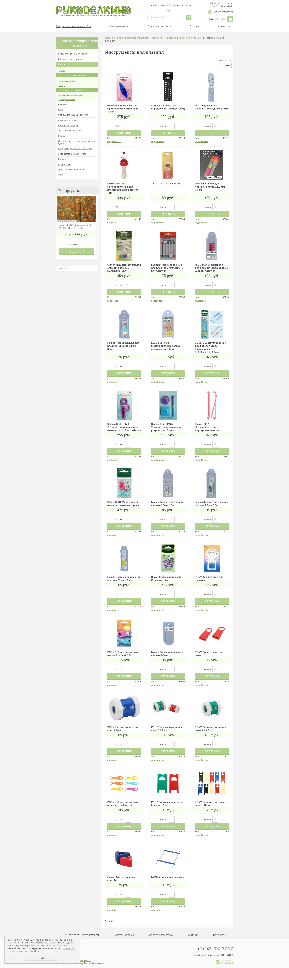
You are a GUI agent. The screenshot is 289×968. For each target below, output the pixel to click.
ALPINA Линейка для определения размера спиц (168, 107)
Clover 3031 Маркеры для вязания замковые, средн (123, 503)
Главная (110, 37)
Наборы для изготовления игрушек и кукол (76, 142)
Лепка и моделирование (70, 130)
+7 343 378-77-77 (223, 12)
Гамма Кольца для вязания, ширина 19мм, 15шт (168, 503)
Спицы (62, 85)
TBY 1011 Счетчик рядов (166, 183)
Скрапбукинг (64, 164)
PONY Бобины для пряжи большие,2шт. (166, 803)
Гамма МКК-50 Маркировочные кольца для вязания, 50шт (165, 346)
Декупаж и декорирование (71, 169)
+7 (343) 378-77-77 (215, 948)
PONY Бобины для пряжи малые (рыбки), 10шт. (122, 653)
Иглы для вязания (67, 99)
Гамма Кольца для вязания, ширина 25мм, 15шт (124, 578)
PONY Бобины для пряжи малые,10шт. (210, 803)
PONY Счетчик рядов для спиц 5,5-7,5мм (210, 728)
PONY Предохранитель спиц (209, 653)
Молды (61, 135)
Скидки (194, 26)
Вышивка (63, 104)
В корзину (77, 251)
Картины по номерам (68, 125)
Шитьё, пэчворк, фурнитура (71, 59)
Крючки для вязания (68, 81)
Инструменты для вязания (70, 90)
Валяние (62, 159)
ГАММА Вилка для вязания (167, 877)
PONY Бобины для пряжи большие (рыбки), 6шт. (122, 803)
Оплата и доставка (159, 26)
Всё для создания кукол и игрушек (75, 148)
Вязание (62, 64)
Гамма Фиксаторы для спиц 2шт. (121, 878)
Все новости (65, 268)
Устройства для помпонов (70, 95)
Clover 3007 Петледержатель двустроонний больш (208, 427)
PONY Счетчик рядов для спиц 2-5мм (122, 728)
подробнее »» (114, 141)
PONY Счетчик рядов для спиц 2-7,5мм (166, 728)
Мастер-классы (119, 26)
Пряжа (62, 70)
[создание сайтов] (217, 961)
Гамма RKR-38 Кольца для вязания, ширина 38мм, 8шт (123, 346)
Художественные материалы (72, 153)
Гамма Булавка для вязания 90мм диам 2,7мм (211, 107)
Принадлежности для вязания (72, 75)
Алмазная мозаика (67, 120)
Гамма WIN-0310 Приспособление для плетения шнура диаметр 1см (122, 188)
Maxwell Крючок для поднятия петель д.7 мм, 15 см (210, 186)
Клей (60, 109)
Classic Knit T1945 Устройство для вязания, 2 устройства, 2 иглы (167, 427)
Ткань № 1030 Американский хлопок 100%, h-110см (75, 226)
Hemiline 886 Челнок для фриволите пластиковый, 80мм (122, 108)
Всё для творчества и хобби (73, 26)
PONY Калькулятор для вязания (209, 578)
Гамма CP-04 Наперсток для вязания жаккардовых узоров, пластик (211, 268)
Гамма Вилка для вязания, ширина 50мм (167, 653)
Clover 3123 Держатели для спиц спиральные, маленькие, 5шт (124, 268)
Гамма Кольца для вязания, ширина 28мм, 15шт (212, 503)
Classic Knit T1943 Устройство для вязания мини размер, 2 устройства (124, 427)
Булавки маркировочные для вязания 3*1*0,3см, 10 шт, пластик (167, 268)
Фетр (60, 174)
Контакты (224, 26)
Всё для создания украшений (72, 53)
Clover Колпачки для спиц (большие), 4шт (166, 578)
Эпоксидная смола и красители (73, 114)
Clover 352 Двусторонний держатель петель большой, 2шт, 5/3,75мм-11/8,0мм (210, 347)
